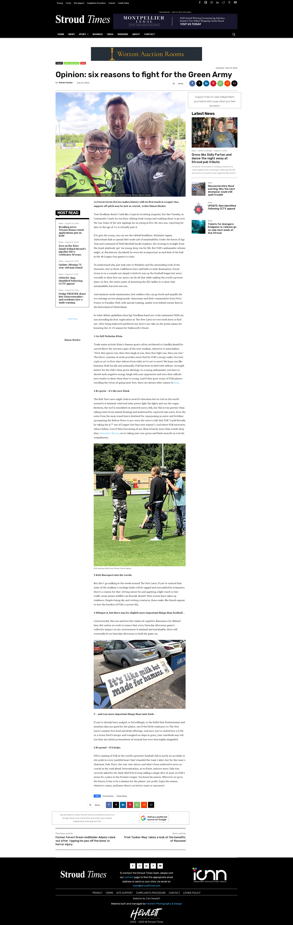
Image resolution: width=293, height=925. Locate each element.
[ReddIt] (227, 83)
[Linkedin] (217, 3)
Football (59, 63)
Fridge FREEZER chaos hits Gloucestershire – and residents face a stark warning (72, 298)
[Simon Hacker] (72, 326)
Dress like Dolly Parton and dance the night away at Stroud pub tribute (212, 158)
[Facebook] (199, 3)
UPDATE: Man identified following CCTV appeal (71, 280)
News (83, 63)
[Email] (234, 83)
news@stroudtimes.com (146, 885)
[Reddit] (223, 3)
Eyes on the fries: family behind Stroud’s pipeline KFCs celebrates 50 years (72, 250)
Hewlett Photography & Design (164, 903)
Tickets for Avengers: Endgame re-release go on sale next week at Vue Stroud (222, 228)
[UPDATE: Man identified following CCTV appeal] (198, 208)
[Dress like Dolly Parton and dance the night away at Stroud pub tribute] (214, 132)
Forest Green (108, 796)
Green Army (122, 796)
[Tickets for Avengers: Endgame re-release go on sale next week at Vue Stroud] (198, 227)
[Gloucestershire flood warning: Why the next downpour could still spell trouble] (198, 189)
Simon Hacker (66, 83)
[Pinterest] (213, 83)
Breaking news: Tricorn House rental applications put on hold (71, 231)
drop (176, 382)
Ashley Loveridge (205, 151)
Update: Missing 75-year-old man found (70, 266)
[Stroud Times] (83, 20)
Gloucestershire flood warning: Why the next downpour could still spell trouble (221, 190)
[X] (229, 3)
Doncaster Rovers (109, 433)
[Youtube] (235, 3)
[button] (233, 34)
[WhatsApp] (220, 83)
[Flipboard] (205, 3)
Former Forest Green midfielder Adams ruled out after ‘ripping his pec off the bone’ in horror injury (85, 841)
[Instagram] (211, 3)
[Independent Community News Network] (209, 875)
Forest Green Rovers (72, 63)
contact (129, 877)
